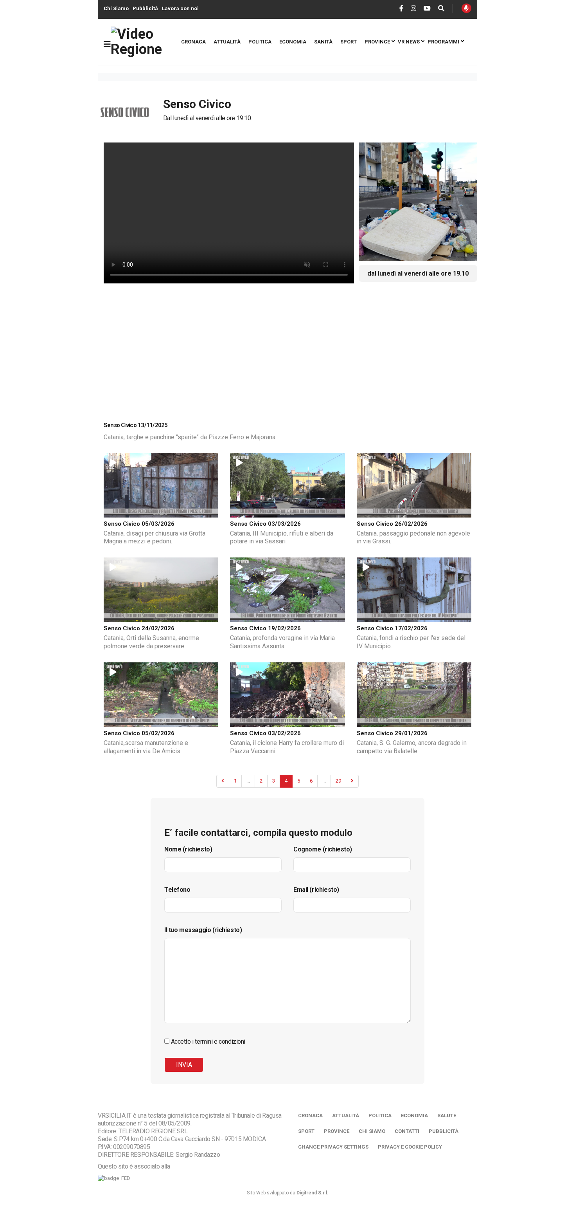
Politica (259, 42)
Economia (292, 42)
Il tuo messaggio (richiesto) (203, 930)
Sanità (323, 42)
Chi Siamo (116, 8)
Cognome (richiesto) (322, 849)
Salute (446, 1115)
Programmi (443, 42)
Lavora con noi (180, 8)
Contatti (407, 1131)
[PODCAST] (466, 8)
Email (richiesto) (316, 889)
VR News (409, 42)
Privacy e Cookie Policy (410, 1147)
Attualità (227, 42)
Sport (348, 42)
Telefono (177, 889)
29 (338, 781)
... (248, 781)
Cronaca (193, 42)
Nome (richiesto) (188, 849)
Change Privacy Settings (333, 1147)
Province (377, 42)
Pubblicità (145, 8)
